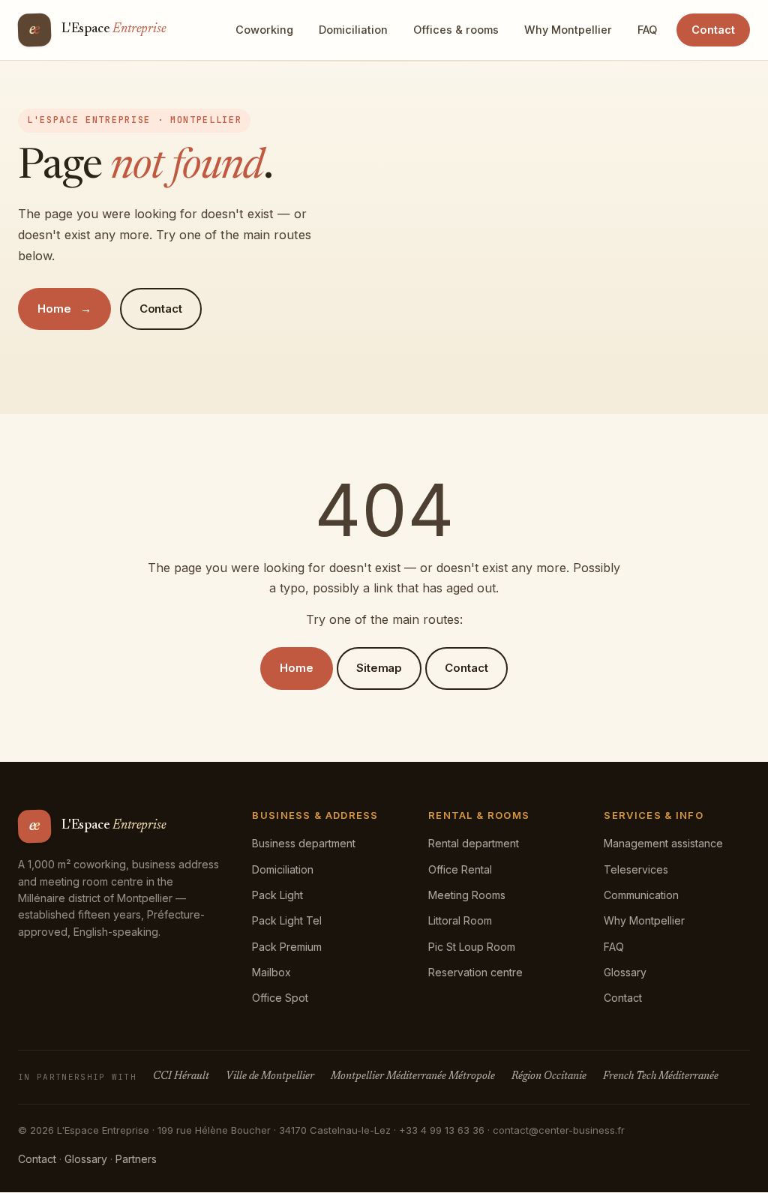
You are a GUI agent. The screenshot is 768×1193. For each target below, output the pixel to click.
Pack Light (277, 895)
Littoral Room (460, 920)
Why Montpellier (568, 29)
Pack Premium (287, 946)
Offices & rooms (456, 29)
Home (54, 308)
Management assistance (663, 843)
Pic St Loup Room (471, 946)
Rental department (473, 843)
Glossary (625, 972)
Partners (136, 1159)
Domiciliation (353, 29)
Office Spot (280, 997)
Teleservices (636, 869)
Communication (641, 895)
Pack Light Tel (287, 920)
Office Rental (460, 869)
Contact (713, 29)
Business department (304, 843)
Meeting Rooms (467, 895)
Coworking (264, 29)
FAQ (647, 29)
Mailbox (271, 972)
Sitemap (379, 668)
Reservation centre (475, 972)
